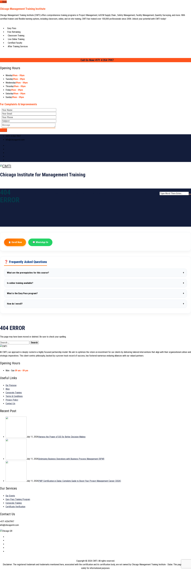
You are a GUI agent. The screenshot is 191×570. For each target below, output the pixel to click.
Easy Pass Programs (101, 193)
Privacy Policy (12, 400)
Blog (8, 389)
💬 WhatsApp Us (40, 242)
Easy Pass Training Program (18, 499)
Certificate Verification (15, 506)
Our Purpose (52, 193)
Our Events (10, 495)
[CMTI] (95, 166)
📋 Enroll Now (15, 242)
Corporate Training (128, 193)
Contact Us (149, 193)
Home (36, 193)
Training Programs (74, 193)
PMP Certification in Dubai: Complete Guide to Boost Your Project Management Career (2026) (79, 481)
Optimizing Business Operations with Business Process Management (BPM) (71, 459)
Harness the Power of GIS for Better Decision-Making (61, 436)
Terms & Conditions (14, 396)
